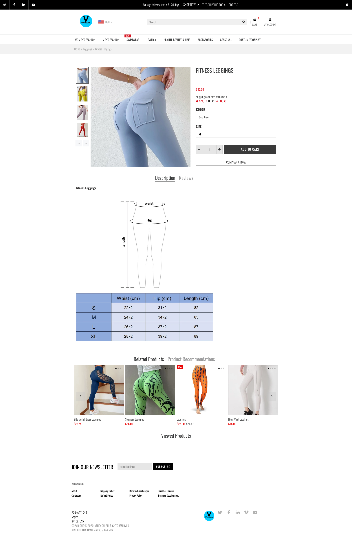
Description (165, 178)
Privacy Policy (135, 495)
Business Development (168, 495)
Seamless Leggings (134, 419)
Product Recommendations (191, 359)
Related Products (149, 359)
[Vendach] (86, 21)
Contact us (76, 495)
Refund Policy (106, 495)
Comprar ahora (236, 162)
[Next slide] (271, 396)
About (74, 491)
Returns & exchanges (139, 491)
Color (200, 109)
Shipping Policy (107, 491)
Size (198, 126)
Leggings (181, 419)
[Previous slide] (80, 396)
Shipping (200, 97)
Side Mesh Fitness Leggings (87, 419)
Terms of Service (166, 491)
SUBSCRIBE (163, 466)
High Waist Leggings (238, 419)
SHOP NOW (189, 4)
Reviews (186, 178)
